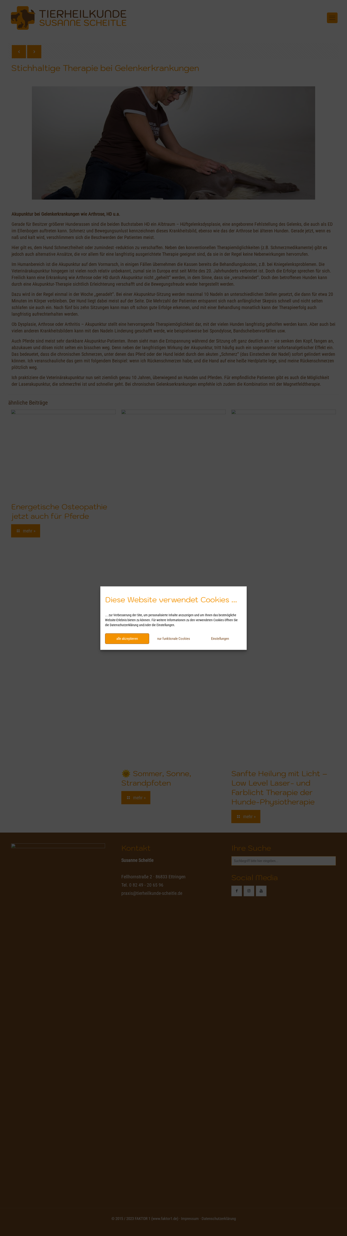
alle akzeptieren (127, 639)
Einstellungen (220, 639)
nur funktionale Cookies (173, 639)
